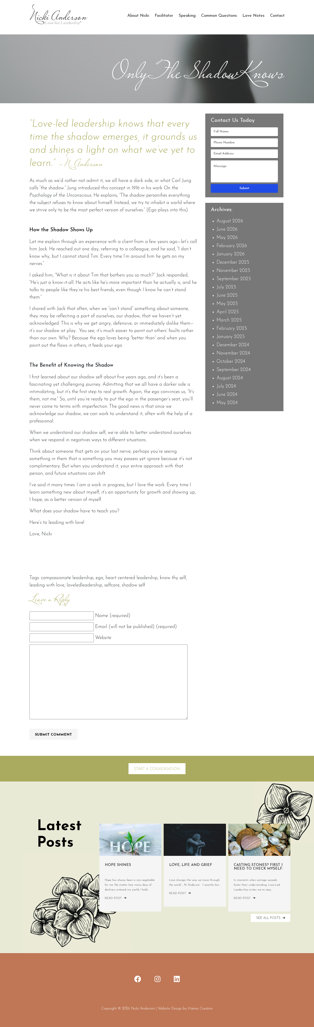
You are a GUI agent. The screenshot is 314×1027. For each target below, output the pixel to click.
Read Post (114, 898)
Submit (244, 188)
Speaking (187, 16)
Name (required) (112, 615)
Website (103, 637)
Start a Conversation (157, 769)
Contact (277, 16)
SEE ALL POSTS (268, 918)
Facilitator (164, 16)
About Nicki (138, 16)
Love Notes (254, 16)
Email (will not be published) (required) (136, 626)
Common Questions (219, 16)
